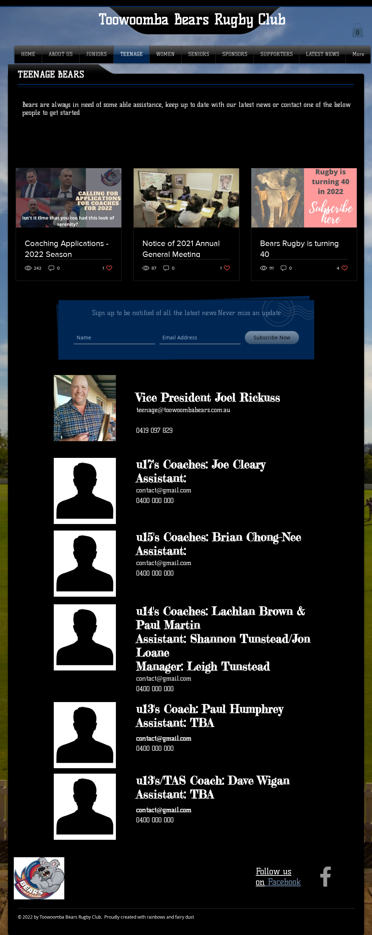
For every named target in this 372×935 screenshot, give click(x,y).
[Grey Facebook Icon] (325, 876)
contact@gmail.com (163, 490)
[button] (358, 30)
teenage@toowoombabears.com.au (183, 410)
